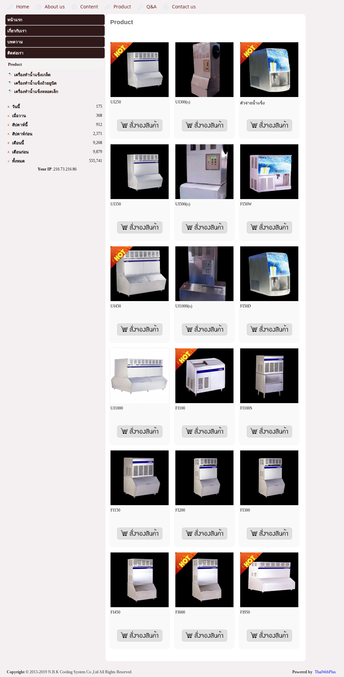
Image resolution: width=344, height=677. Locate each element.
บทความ (15, 42)
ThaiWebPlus (325, 672)
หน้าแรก (14, 19)
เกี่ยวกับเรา (17, 31)
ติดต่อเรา (15, 53)
